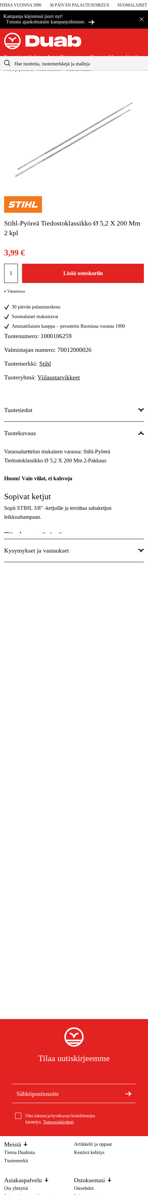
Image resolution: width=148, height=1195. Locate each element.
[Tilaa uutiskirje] (128, 1093)
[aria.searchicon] (7, 63)
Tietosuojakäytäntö (58, 1122)
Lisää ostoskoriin (83, 273)
